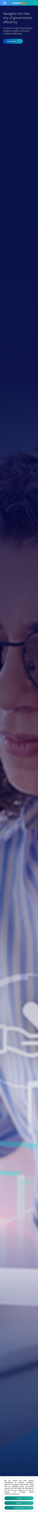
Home (14, 2)
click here (16, 1494)
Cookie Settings (19, 1508)
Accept (19, 1498)
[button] (35, 3)
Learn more (11, 41)
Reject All (19, 1503)
